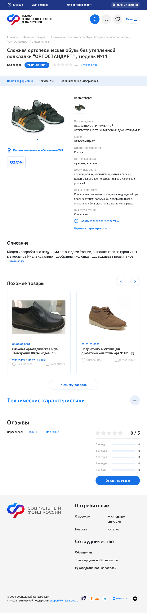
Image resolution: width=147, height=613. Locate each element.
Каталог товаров (34, 37)
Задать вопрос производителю (99, 221)
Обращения (83, 552)
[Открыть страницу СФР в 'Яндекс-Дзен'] (135, 598)
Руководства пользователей (95, 568)
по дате (33, 431)
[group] (37, 116)
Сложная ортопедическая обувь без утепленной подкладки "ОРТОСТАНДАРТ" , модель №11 (61, 53)
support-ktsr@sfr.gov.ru (64, 600)
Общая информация (20, 81)
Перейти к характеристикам (91, 228)
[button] (37, 139)
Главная (12, 37)
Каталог (113, 529)
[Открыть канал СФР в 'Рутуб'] (84, 598)
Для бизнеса (40, 4)
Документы (46, 81)
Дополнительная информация (78, 81)
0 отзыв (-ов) (89, 64)
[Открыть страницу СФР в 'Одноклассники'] (94, 598)
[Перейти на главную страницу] (29, 19)
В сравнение (57, 364)
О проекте (82, 516)
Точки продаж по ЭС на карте (96, 560)
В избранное (24, 364)
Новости (81, 529)
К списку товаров (73, 385)
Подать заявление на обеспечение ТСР (38, 150)
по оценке (52, 431)
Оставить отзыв (118, 480)
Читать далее (15, 261)
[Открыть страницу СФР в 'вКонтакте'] (120, 598)
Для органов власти (79, 4)
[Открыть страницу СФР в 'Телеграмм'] (104, 598)
